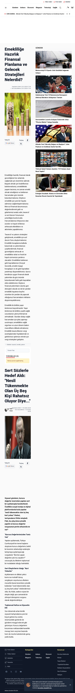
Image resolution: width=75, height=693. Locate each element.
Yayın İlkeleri (61, 661)
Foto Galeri (59, 2)
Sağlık (55, 7)
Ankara (22, 7)
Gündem (15, 7)
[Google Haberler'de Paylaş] (10, 143)
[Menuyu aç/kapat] (6, 8)
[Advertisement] (37, 29)
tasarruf (14, 344)
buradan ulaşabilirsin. (45, 688)
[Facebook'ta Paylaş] (27, 140)
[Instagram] (16, 672)
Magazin (39, 7)
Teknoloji (47, 7)
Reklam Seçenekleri (63, 668)
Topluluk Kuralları (63, 664)
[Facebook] (6, 672)
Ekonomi (30, 7)
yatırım (23, 344)
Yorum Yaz (11, 350)
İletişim (59, 675)
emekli (19, 344)
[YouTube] (20, 672)
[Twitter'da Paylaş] (21, 143)
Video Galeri (48, 2)
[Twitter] (11, 672)
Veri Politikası (62, 671)
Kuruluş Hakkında (63, 654)
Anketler (67, 2)
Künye (59, 657)
